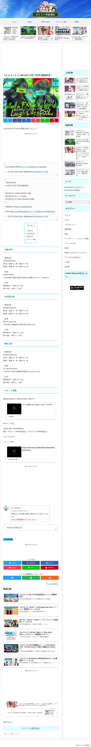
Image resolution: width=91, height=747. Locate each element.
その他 (67, 262)
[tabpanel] (11, 33)
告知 (66, 234)
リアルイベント (8, 539)
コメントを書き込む (31, 728)
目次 (28, 225)
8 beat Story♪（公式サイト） (74, 187)
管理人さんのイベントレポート (76, 252)
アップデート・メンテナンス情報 (77, 238)
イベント (68, 215)
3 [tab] (47, 42)
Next (90, 33)
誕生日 (67, 248)
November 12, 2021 (41, 171)
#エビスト (23, 167)
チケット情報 (31, 239)
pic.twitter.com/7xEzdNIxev (37, 167)
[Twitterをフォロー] (12, 578)
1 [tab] (41, 42)
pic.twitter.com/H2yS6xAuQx (45, 211)
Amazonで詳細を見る (14, 527)
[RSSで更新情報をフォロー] (50, 578)
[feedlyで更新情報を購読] (31, 578)
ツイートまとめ (70, 243)
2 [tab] (44, 42)
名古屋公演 (30, 233)
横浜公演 (30, 236)
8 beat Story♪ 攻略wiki (72, 190)
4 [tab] (49, 42)
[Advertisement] (31, 57)
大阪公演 (30, 230)
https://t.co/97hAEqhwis (19, 211)
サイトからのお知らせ (73, 257)
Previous (1, 33)
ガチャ (67, 220)
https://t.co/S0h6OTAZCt (23, 206)
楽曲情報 (68, 229)
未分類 (67, 266)
